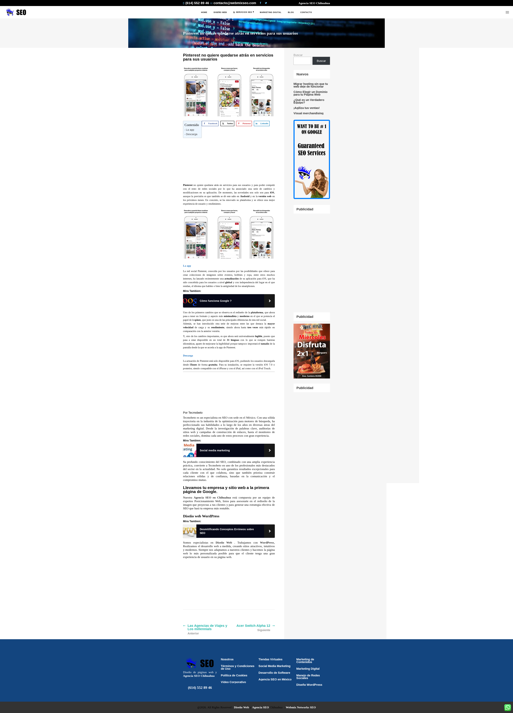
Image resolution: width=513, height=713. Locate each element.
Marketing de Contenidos (305, 661)
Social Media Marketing (274, 666)
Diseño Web (225, 542)
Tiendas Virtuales (270, 659)
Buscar (298, 55)
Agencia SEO (260, 707)
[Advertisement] (231, 163)
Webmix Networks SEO (301, 707)
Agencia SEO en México (275, 679)
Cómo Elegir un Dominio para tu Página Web (310, 93)
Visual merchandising (308, 113)
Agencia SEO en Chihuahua (213, 497)
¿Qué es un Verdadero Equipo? (309, 101)
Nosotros (227, 659)
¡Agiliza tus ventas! (307, 108)
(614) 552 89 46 (200, 687)
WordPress (267, 542)
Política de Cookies (234, 675)
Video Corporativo (233, 682)
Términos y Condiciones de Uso (237, 667)
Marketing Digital (308, 668)
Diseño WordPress (309, 684)
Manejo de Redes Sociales (308, 677)
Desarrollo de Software (274, 672)
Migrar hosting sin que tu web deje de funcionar (311, 85)
